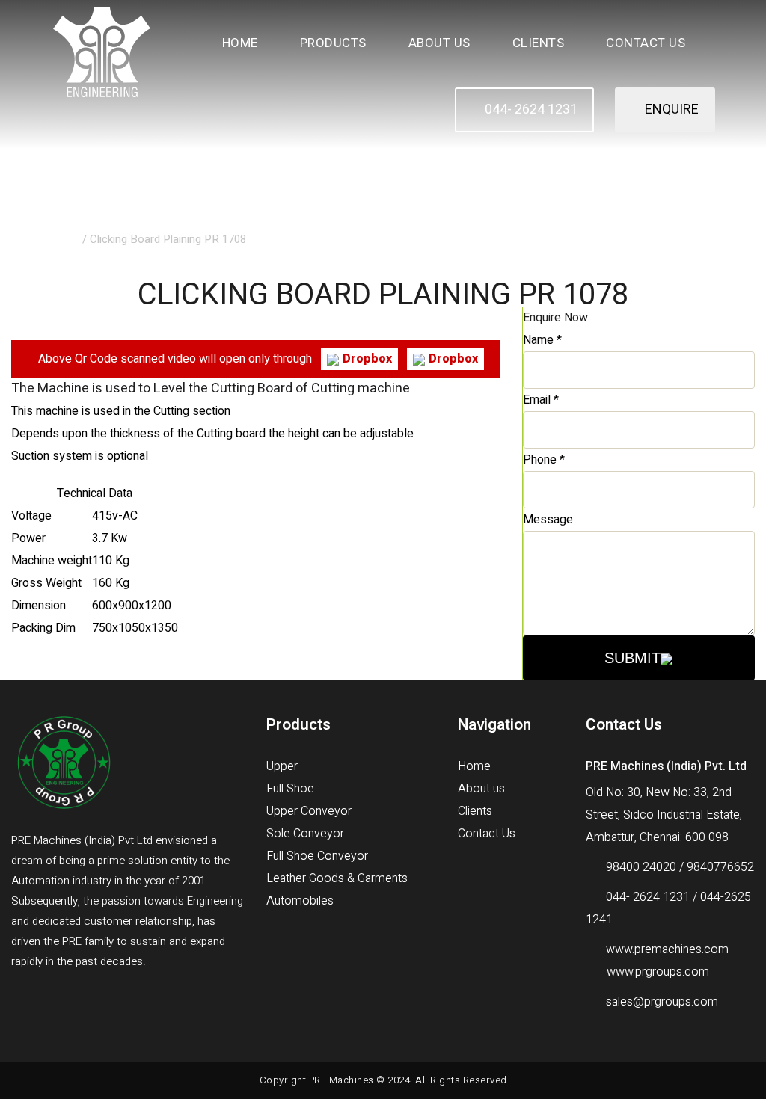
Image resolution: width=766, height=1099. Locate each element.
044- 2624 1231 (529, 109)
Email (541, 400)
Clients (538, 43)
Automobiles (300, 901)
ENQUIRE (670, 109)
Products (333, 43)
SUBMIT (632, 658)
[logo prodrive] (101, 52)
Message (548, 520)
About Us (439, 43)
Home (240, 43)
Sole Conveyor (305, 834)
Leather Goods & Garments (337, 878)
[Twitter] (55, 1002)
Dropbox (367, 359)
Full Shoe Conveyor (317, 856)
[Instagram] (90, 1002)
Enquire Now (555, 318)
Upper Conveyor (309, 811)
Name (542, 340)
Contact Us (645, 43)
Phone (544, 460)
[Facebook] (19, 1002)
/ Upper (61, 239)
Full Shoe (290, 789)
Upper (282, 766)
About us (481, 789)
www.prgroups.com (658, 972)
